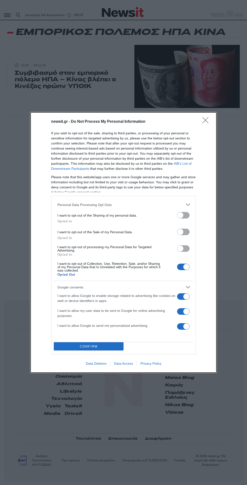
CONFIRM (89, 346)
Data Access (123, 363)
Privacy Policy (150, 363)
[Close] (207, 121)
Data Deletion (96, 363)
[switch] (183, 215)
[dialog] (123, 242)
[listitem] (123, 204)
